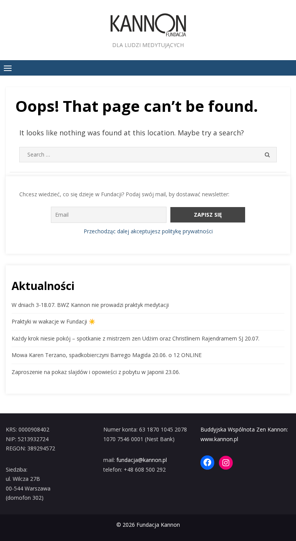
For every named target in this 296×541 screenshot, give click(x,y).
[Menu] (7, 68)
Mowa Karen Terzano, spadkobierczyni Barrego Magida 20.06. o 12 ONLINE (107, 355)
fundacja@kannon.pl (141, 459)
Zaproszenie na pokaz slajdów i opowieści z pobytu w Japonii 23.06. (96, 372)
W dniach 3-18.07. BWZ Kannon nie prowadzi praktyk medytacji (90, 304)
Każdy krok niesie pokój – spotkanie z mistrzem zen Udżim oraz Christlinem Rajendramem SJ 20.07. (135, 338)
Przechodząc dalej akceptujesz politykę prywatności (148, 231)
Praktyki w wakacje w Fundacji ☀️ (53, 321)
